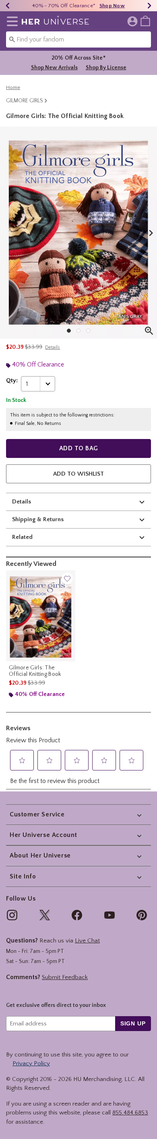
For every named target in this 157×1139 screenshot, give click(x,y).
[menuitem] (145, 20)
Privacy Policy (31, 1063)
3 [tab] (88, 331)
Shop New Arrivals (54, 67)
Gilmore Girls (24, 100)
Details (21, 501)
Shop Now (112, 5)
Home (13, 87)
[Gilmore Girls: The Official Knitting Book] (40, 615)
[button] (10, 21)
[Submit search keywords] (12, 39)
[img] (12, 915)
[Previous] (7, 5)
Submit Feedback (65, 977)
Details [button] (52, 347)
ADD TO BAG (78, 448)
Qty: (12, 380)
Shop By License (106, 67)
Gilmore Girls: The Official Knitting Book (35, 671)
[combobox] (78, 39)
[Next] (149, 5)
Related (22, 537)
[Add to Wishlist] (67, 578)
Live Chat (87, 940)
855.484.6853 (130, 1112)
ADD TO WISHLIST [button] (78, 473)
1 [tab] (69, 331)
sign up (133, 1023)
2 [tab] (78, 331)
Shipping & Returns (38, 519)
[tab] (78, 232)
